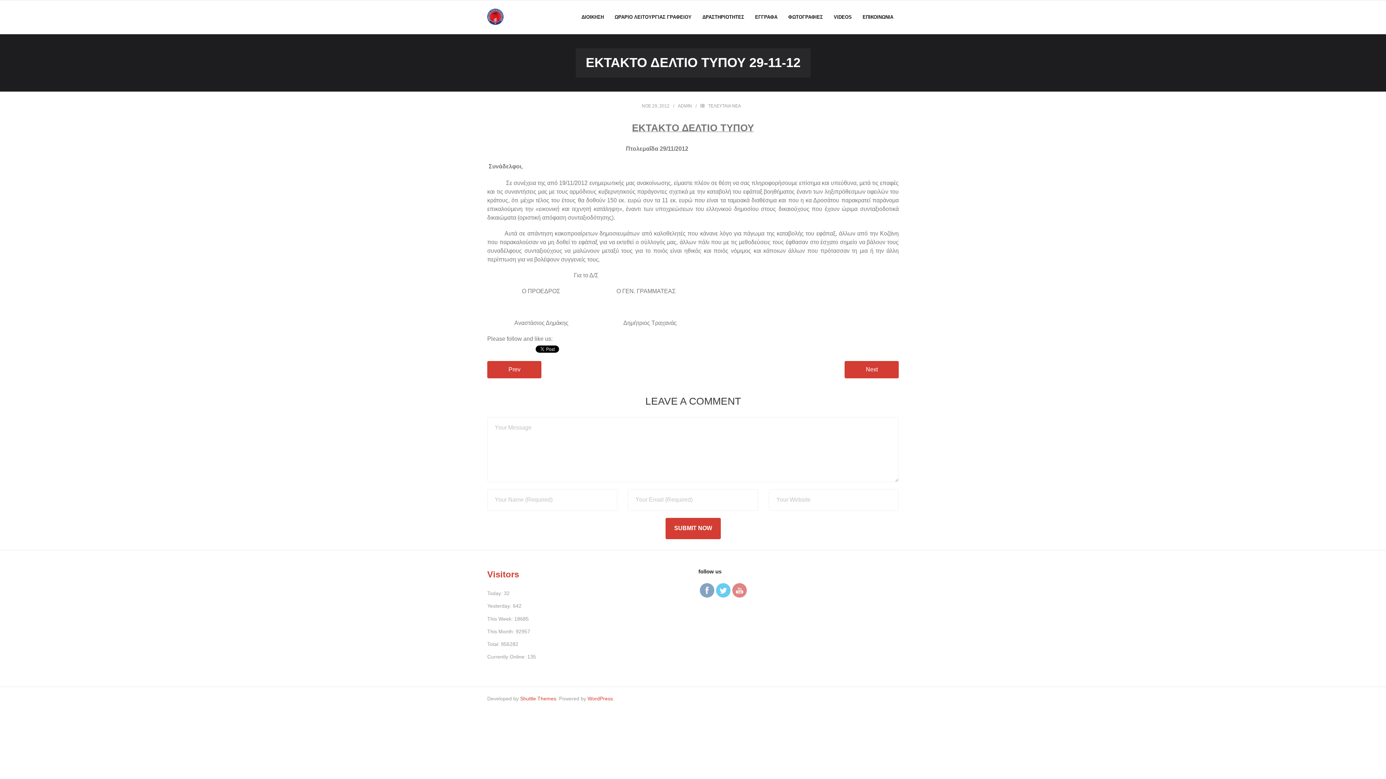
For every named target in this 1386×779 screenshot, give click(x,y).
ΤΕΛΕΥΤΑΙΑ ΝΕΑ (724, 106)
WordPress (600, 698)
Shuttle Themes (538, 698)
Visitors (503, 574)
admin (685, 106)
